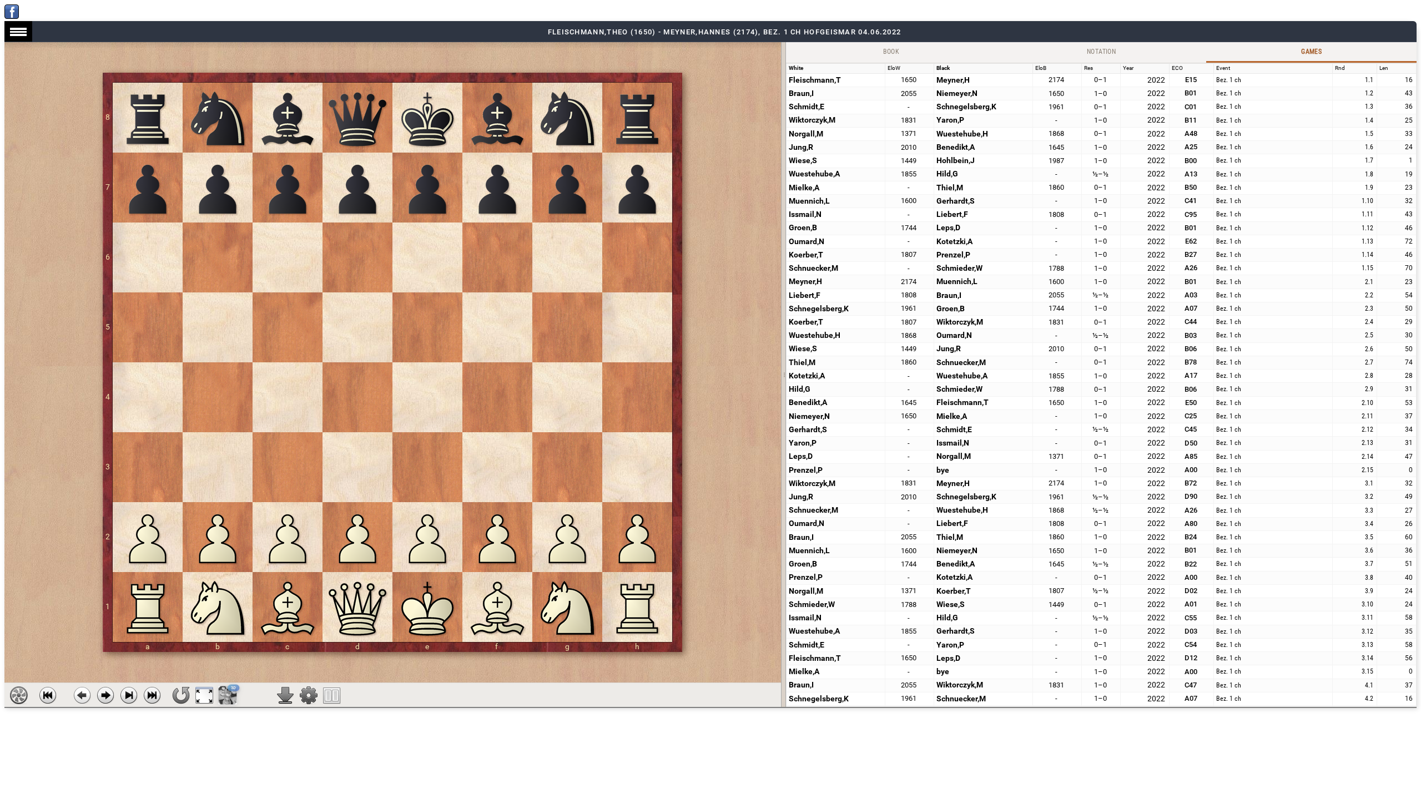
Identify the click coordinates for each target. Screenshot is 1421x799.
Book (891, 51)
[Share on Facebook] (11, 16)
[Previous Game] (48, 695)
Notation (1101, 51)
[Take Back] (82, 695)
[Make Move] (105, 695)
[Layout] (332, 695)
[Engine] (19, 695)
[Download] (285, 695)
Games (1311, 51)
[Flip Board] (181, 695)
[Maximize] (204, 695)
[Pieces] (309, 695)
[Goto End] (129, 695)
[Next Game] (152, 695)
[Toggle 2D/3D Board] (228, 695)
